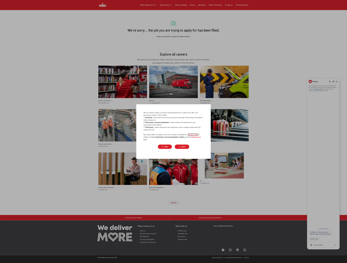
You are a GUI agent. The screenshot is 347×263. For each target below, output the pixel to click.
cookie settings (196, 137)
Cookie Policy (193, 135)
